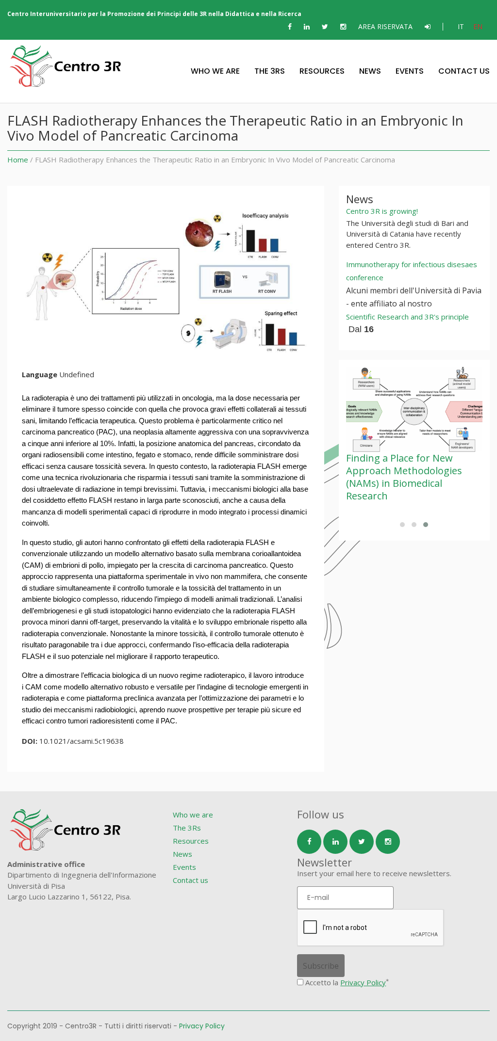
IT (461, 26)
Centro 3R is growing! (382, 211)
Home (17, 159)
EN (477, 26)
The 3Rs (269, 71)
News (370, 71)
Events (410, 71)
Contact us (464, 71)
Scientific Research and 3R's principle (407, 316)
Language (39, 374)
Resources (322, 71)
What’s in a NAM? (388, 457)
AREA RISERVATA (385, 26)
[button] (402, 524)
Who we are (215, 71)
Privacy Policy (363, 982)
